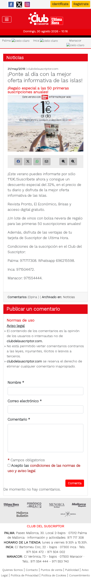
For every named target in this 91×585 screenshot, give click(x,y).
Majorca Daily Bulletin (22, 514)
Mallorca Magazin (79, 504)
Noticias (15, 57)
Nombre (16, 382)
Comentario (19, 419)
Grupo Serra (68, 514)
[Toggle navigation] (6, 19)
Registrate (80, 4)
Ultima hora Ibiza (34, 504)
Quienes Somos (12, 570)
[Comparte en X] (28, 161)
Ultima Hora (11, 504)
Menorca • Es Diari (57, 504)
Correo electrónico (25, 401)
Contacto (32, 570)
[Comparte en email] (46, 161)
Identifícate (60, 4)
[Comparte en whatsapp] (37, 161)
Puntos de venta (51, 570)
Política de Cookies (53, 575)
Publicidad (72, 570)
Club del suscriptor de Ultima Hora (45, 19)
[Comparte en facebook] (18, 161)
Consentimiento (79, 575)
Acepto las (44, 468)
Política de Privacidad (25, 575)
